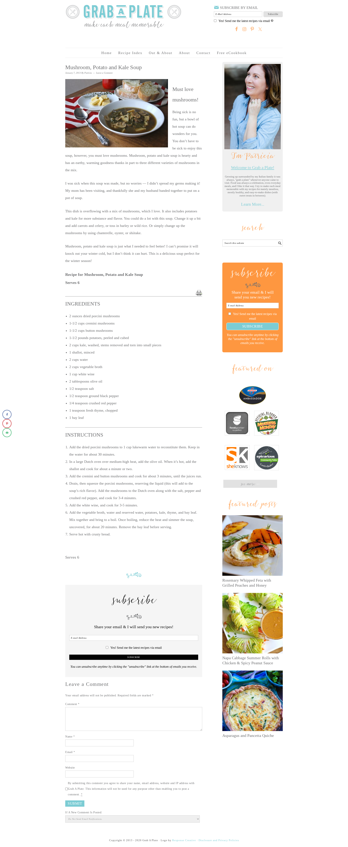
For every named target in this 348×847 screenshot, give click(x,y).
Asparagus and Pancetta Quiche (248, 735)
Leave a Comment (104, 73)
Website (70, 767)
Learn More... (252, 204)
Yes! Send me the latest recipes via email (244, 21)
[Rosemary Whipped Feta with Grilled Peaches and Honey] (252, 545)
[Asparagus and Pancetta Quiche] (252, 701)
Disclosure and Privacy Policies (219, 840)
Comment (72, 704)
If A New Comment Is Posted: (83, 812)
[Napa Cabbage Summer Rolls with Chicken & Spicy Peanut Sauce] (252, 623)
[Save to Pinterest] (6, 423)
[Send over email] (6, 432)
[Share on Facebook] (6, 414)
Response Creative (184, 840)
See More (250, 484)
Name (70, 736)
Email (70, 752)
